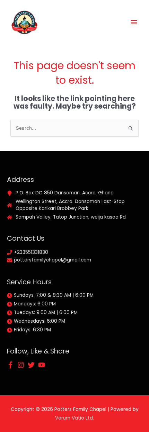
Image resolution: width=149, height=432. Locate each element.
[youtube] (42, 364)
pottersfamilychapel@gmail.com (52, 260)
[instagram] (21, 364)
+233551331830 (31, 252)
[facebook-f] (11, 364)
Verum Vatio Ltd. (74, 418)
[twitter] (32, 364)
